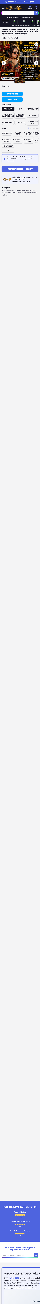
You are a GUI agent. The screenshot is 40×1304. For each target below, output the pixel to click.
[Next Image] (36, 63)
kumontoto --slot (20, 169)
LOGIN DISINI (12, 99)
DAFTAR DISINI (12, 94)
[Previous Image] (3, 63)
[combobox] (18, 13)
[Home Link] (14, 8)
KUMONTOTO (14, 1278)
